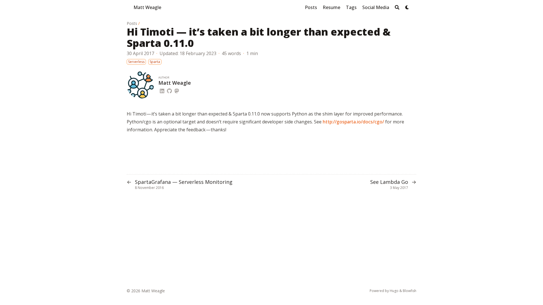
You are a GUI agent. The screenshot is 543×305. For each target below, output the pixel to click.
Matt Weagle (147, 7)
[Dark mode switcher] (407, 7)
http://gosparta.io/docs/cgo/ (353, 122)
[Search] (397, 7)
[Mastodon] (176, 90)
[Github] (169, 90)
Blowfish (409, 290)
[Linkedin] (162, 90)
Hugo (394, 290)
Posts (132, 23)
